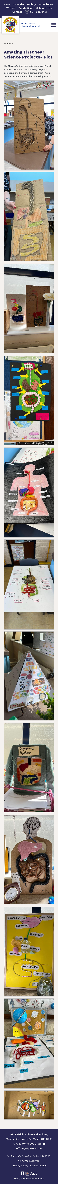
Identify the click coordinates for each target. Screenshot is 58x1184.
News (7, 4)
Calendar (18, 4)
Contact (17, 11)
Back (9, 43)
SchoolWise (46, 4)
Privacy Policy (20, 1165)
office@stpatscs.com (29, 1148)
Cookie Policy (38, 1165)
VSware (10, 8)
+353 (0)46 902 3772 (28, 1143)
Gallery (31, 4)
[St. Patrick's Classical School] (10, 25)
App (32, 12)
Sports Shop (26, 8)
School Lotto (44, 8)
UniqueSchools (35, 1178)
